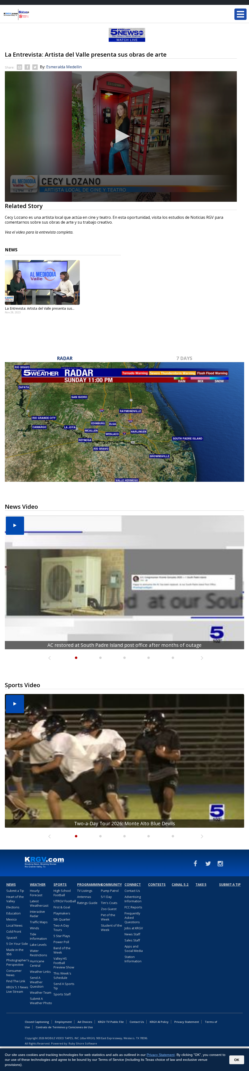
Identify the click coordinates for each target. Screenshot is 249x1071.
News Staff (132, 934)
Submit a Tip (15, 890)
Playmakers (61, 913)
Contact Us (132, 890)
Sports (60, 884)
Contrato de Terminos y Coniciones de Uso (64, 1027)
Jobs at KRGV (133, 928)
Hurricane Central (37, 963)
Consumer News (14, 972)
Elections (12, 907)
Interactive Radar (37, 913)
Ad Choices (85, 1022)
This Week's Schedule (62, 975)
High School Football (62, 892)
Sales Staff (132, 940)
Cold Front (13, 931)
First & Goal (61, 907)
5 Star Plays (61, 936)
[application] (121, 136)
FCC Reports (133, 907)
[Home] (32, 15)
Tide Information (38, 936)
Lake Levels (38, 944)
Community (111, 884)
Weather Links (40, 971)
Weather (37, 884)
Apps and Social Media (133, 948)
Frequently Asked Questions (132, 917)
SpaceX (11, 937)
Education (13, 913)
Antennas (84, 897)
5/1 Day (106, 897)
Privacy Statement (186, 1022)
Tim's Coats (109, 903)
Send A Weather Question (37, 982)
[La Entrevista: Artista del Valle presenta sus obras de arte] (42, 282)
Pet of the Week (108, 917)
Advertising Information (133, 899)
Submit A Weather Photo (41, 1000)
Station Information (133, 959)
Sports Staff (62, 994)
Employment (63, 1022)
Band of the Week (62, 950)
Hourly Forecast (36, 892)
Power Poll (61, 942)
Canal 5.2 (180, 884)
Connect (132, 884)
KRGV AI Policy (159, 1022)
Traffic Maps (39, 922)
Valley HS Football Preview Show (63, 962)
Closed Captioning (37, 1022)
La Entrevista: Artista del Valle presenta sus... (39, 308)
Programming (88, 884)
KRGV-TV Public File (111, 1022)
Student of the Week (111, 927)
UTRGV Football (64, 901)
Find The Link (15, 981)
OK (236, 1060)
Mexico (11, 919)
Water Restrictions (38, 952)
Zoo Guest (108, 909)
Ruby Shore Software (83, 1043)
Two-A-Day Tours (61, 927)
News (11, 884)
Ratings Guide (87, 903)
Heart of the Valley (15, 899)
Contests (157, 884)
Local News (14, 925)
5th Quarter (61, 919)
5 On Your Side (17, 943)
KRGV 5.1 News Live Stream (17, 989)
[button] (121, 136)
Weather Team (40, 992)
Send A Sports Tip (63, 986)
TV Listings (84, 890)
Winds (34, 928)
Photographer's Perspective (17, 962)
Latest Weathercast (39, 903)
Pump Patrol (110, 890)
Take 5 (201, 884)
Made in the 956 (15, 952)
